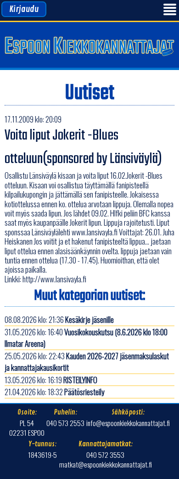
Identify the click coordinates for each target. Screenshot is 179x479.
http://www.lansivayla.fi (54, 279)
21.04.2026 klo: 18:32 (54, 391)
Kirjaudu (24, 9)
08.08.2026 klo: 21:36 (59, 319)
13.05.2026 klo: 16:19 (51, 380)
